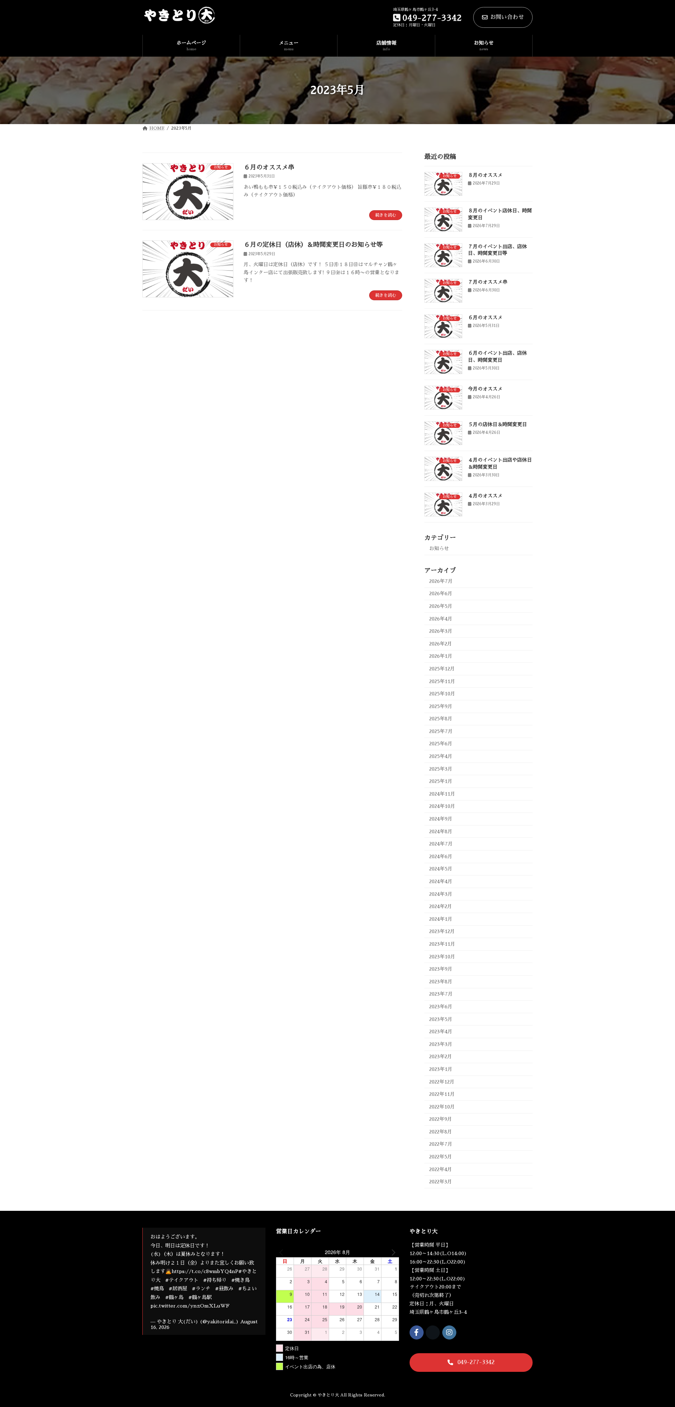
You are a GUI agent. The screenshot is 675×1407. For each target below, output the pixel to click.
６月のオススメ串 (269, 167)
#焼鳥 (157, 1288)
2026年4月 (440, 618)
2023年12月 (442, 931)
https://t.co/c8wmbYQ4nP (205, 1271)
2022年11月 (442, 1094)
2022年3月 (440, 1181)
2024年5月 (440, 868)
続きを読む (385, 215)
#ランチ (201, 1288)
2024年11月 (442, 793)
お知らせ (439, 548)
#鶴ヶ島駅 (200, 1297)
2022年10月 (442, 1106)
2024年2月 (440, 906)
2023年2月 (440, 1056)
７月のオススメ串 (487, 282)
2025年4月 (440, 756)
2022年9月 (440, 1119)
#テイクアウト (181, 1280)
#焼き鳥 (240, 1280)
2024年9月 (440, 818)
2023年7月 (441, 993)
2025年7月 (441, 731)
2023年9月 (440, 968)
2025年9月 (440, 706)
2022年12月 (442, 1081)
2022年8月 (440, 1131)
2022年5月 (440, 1156)
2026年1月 (440, 656)
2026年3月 (440, 631)
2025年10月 (442, 693)
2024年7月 (441, 843)
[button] (471, 1362)
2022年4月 (440, 1169)
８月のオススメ (485, 175)
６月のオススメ (485, 317)
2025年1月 (440, 781)
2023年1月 (440, 1069)
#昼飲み (224, 1288)
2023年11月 (442, 944)
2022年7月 (440, 1144)
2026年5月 (440, 606)
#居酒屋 (178, 1288)
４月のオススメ (485, 495)
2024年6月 (440, 856)
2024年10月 (442, 806)
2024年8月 (440, 831)
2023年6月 (440, 1006)
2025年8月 (440, 718)
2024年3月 (440, 893)
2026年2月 (440, 643)
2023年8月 (440, 981)
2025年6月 (440, 743)
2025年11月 (442, 681)
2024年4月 (440, 881)
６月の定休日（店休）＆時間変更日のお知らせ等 (313, 245)
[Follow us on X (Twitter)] (433, 1332)
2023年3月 (440, 1044)
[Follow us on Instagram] (449, 1332)
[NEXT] (392, 1252)
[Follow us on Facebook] (417, 1332)
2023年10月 (442, 956)
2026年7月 (441, 581)
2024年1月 (440, 919)
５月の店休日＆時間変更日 (497, 424)
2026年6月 (440, 593)
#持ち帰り (214, 1280)
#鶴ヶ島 (174, 1297)
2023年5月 (440, 1018)
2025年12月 (442, 668)
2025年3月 (440, 768)
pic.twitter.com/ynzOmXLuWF (190, 1305)
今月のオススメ (485, 388)
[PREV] (282, 1252)
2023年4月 (440, 1031)
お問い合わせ (507, 17)
